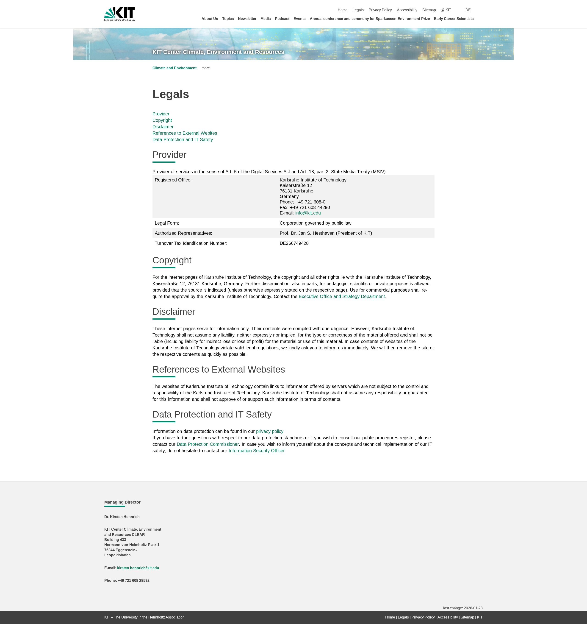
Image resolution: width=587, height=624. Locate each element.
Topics (228, 19)
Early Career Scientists (454, 19)
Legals (358, 10)
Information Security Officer (257, 450)
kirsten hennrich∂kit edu (138, 568)
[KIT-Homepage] (119, 14)
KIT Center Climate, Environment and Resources (218, 52)
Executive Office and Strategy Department (342, 296)
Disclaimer (163, 126)
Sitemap (429, 10)
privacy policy (269, 431)
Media (265, 19)
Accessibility (407, 10)
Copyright (162, 120)
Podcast (282, 19)
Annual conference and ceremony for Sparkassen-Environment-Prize (370, 19)
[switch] (481, 10)
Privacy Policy (380, 10)
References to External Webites (184, 133)
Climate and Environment (174, 68)
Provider (160, 113)
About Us (210, 19)
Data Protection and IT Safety (182, 139)
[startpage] (481, 18)
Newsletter (247, 19)
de (468, 10)
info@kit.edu (308, 212)
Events (300, 19)
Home (343, 10)
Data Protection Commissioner (208, 444)
